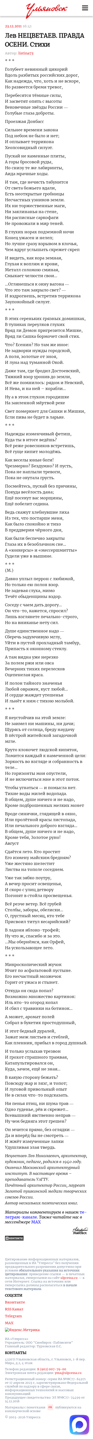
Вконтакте (15, 1302)
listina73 (25, 53)
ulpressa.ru (69, 1278)
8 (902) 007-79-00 (51, 1369)
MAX (36, 1221)
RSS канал (14, 1309)
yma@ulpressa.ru (68, 1373)
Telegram (13, 1316)
